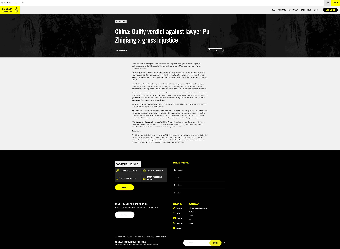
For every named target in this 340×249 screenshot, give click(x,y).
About (316, 10)
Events (191, 216)
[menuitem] (6, 3)
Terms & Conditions (160, 236)
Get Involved (293, 10)
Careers (191, 223)
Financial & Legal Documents (198, 208)
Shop (16, 3)
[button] (23, 2)
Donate (336, 2)
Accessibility (141, 236)
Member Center (6, 3)
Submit (130, 215)
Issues (273, 10)
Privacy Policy (150, 236)
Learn (303, 10)
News (309, 10)
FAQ (190, 219)
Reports (176, 192)
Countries (177, 185)
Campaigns (282, 10)
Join (327, 2)
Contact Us (192, 212)
